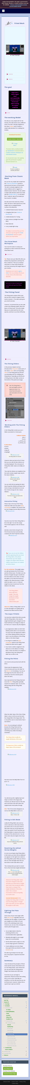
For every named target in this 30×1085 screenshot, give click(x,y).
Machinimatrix (10, 150)
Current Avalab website (15, 6)
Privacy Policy (22, 1081)
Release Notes (6, 1081)
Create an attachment (11, 183)
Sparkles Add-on (13, 194)
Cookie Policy (15, 1083)
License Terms (14, 1081)
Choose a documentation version (18, 4)
